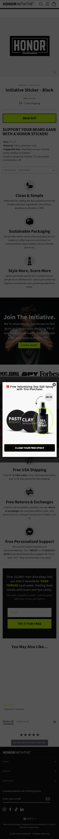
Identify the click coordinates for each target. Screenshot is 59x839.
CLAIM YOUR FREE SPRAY (29, 448)
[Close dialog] (54, 384)
